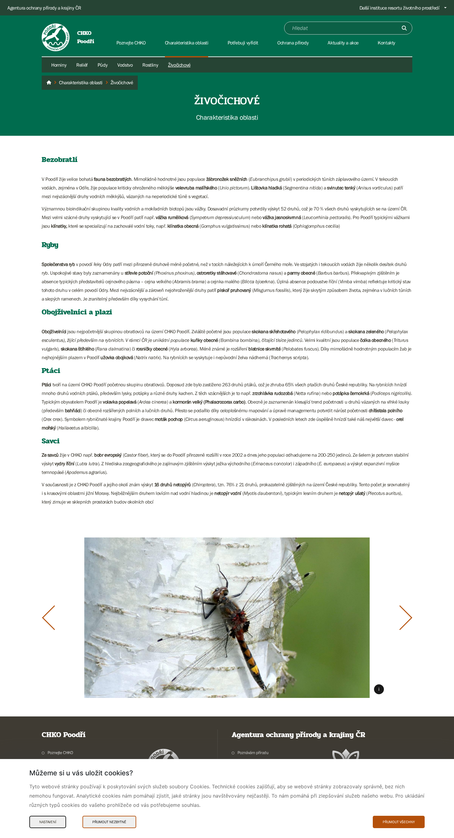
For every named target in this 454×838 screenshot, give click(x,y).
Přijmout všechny (399, 822)
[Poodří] (48, 82)
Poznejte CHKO (60, 752)
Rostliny (150, 65)
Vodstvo (124, 65)
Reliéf (82, 65)
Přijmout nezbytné (109, 822)
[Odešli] (404, 28)
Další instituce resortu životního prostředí (399, 7)
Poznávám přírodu (253, 752)
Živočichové (179, 65)
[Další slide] (406, 617)
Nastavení (47, 822)
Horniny (58, 65)
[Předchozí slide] (48, 617)
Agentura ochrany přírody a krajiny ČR (44, 7)
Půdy (102, 65)
